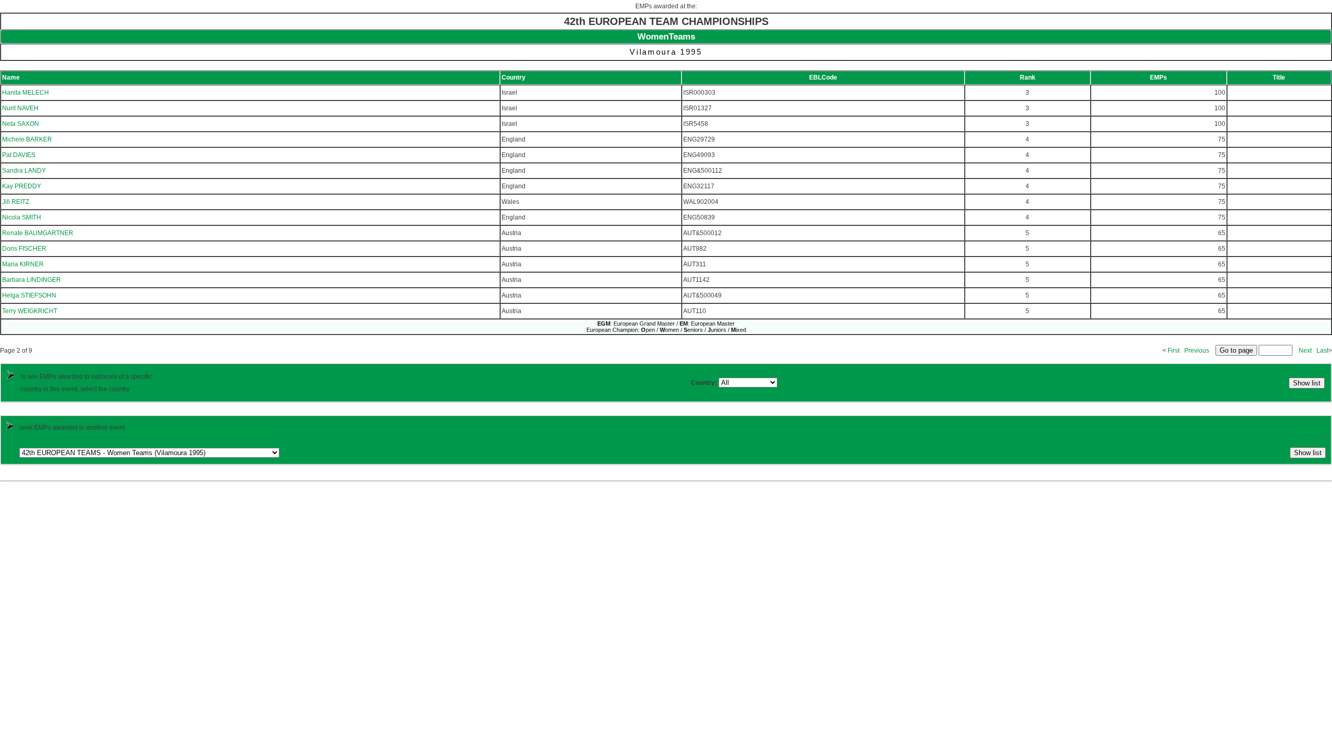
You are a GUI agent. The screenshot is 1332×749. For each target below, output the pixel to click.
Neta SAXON (20, 123)
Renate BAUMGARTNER (37, 233)
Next (1305, 350)
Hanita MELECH (25, 92)
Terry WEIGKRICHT (29, 311)
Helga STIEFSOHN (29, 295)
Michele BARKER (27, 139)
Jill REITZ (15, 201)
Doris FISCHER (24, 248)
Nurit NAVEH (20, 108)
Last (1322, 350)
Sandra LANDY (24, 170)
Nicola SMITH (21, 217)
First (1174, 350)
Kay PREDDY (21, 186)
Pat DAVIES (18, 155)
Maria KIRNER (23, 264)
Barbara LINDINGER (31, 279)
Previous (1196, 350)
